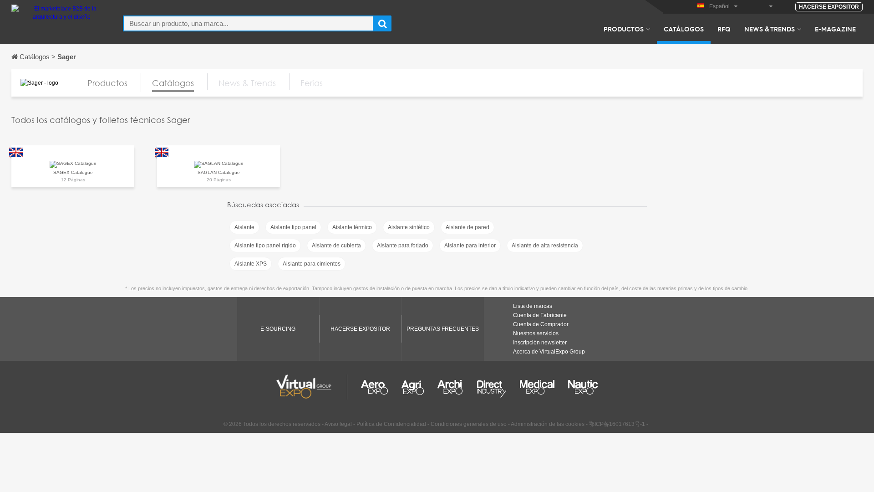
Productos (624, 29)
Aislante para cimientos (311, 264)
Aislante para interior (470, 245)
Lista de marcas (532, 306)
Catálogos (684, 29)
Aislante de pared (467, 227)
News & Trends (769, 29)
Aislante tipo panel (293, 227)
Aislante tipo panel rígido (265, 245)
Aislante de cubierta (336, 245)
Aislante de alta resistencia (545, 245)
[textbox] (248, 23)
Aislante (244, 227)
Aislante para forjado (402, 245)
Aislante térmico (352, 227)
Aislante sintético (409, 227)
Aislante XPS (250, 264)
